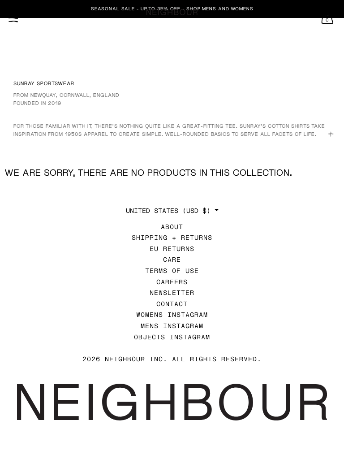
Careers (172, 282)
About (172, 226)
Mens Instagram (172, 325)
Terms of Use (172, 270)
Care (172, 259)
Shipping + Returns (172, 237)
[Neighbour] (172, 12)
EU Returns (172, 248)
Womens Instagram (172, 314)
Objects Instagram (172, 337)
